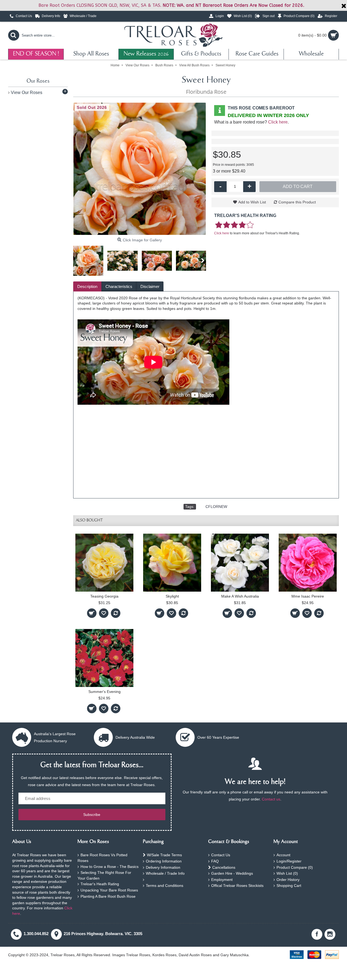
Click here (278, 122)
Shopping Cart (289, 885)
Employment (222, 879)
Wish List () (287, 873)
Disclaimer (149, 286)
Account (283, 855)
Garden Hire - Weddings (232, 873)
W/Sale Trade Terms (164, 855)
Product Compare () (295, 867)
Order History (288, 879)
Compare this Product (297, 202)
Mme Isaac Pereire (307, 596)
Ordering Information (164, 861)
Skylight (172, 596)
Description (87, 286)
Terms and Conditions (164, 885)
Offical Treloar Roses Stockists (237, 885)
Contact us (271, 799)
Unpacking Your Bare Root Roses (109, 890)
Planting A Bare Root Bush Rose (108, 896)
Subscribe (91, 814)
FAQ (215, 861)
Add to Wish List (252, 202)
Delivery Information (163, 867)
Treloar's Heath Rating (100, 884)
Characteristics (118, 286)
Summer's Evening (104, 691)
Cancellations (223, 867)
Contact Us (220, 855)
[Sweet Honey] (139, 168)
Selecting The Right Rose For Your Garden (104, 875)
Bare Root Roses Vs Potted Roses (102, 858)
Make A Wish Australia (240, 596)
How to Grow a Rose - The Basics (110, 866)
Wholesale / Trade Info (165, 873)
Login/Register (289, 861)
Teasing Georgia (104, 596)
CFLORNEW (216, 506)
